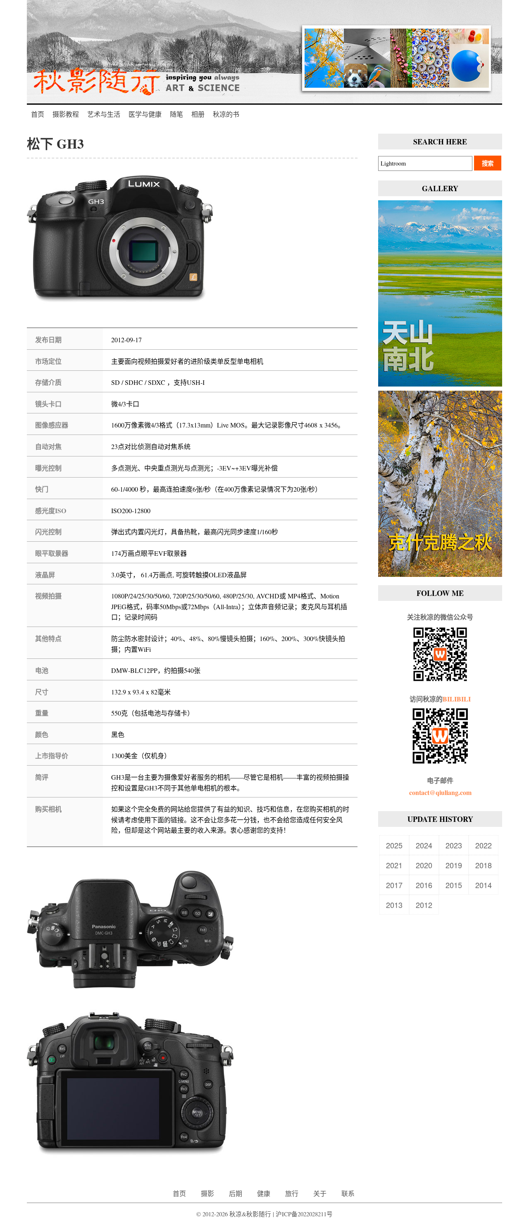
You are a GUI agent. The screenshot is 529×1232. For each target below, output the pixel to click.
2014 (483, 884)
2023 (454, 845)
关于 (319, 1193)
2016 (424, 884)
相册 (198, 114)
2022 (483, 845)
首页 (37, 114)
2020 (424, 865)
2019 (454, 865)
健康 (263, 1193)
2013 (394, 904)
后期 (235, 1193)
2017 (394, 884)
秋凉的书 (226, 114)
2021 (394, 865)
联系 (348, 1193)
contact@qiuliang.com (440, 792)
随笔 (176, 114)
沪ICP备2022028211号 (304, 1214)
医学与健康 (145, 114)
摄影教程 (65, 114)
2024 (424, 845)
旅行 (291, 1193)
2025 (394, 845)
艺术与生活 (103, 114)
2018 (483, 865)
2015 (454, 884)
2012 (424, 904)
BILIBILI (457, 699)
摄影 (207, 1193)
